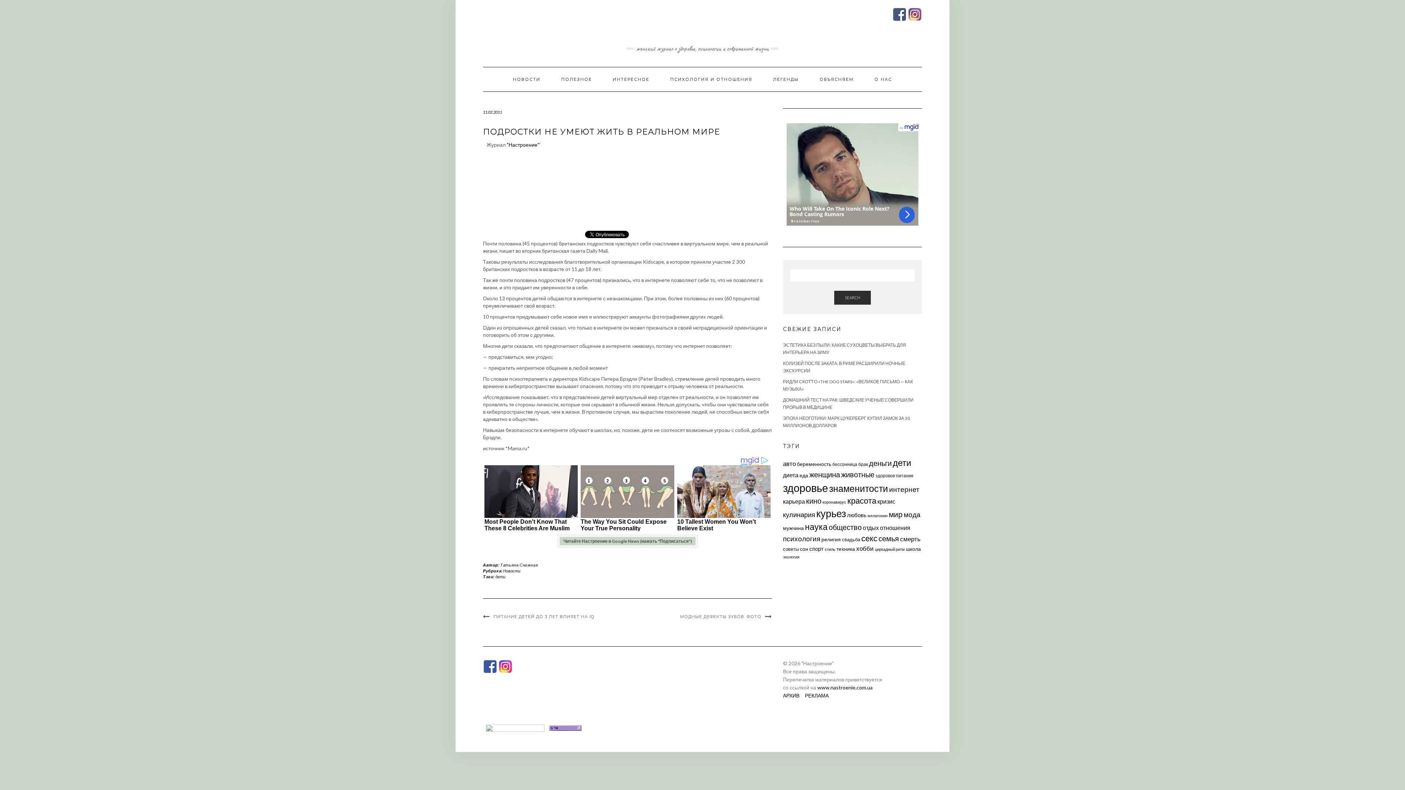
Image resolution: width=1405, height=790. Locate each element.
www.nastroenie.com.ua (845, 687)
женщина (824, 474)
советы (791, 549)
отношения (895, 527)
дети (500, 576)
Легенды (786, 79)
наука (816, 527)
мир (896, 514)
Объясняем (837, 79)
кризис (886, 501)
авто (789, 463)
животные (857, 474)
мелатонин (878, 515)
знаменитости (858, 488)
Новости (526, 79)
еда (803, 475)
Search (852, 297)
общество (845, 527)
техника (845, 549)
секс (869, 538)
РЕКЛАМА (817, 695)
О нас (883, 79)
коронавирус (834, 502)
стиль (830, 549)
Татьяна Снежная (519, 565)
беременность (814, 464)
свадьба (851, 539)
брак (863, 464)
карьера (794, 501)
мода (912, 514)
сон (804, 549)
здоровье (805, 487)
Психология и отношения (711, 79)
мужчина (793, 528)
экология (791, 556)
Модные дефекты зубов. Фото (720, 616)
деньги (880, 463)
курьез (831, 513)
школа (913, 549)
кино (813, 501)
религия (831, 539)
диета (790, 475)
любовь (856, 515)
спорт (816, 548)
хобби (865, 548)
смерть (910, 539)
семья (888, 538)
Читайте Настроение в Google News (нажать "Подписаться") (627, 541)
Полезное (576, 79)
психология (801, 538)
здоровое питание (895, 475)
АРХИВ (791, 695)
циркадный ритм (890, 549)
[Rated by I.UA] (515, 727)
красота (861, 500)
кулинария (799, 515)
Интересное (631, 79)
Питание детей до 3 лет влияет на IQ (544, 616)
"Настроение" (523, 145)
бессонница (844, 464)
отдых (871, 527)
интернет (904, 489)
